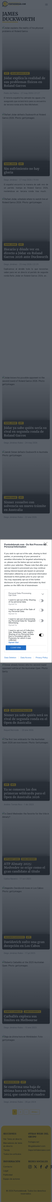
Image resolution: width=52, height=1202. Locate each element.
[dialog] (26, 601)
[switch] (41, 600)
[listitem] (26, 594)
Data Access (26, 657)
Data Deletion (10, 657)
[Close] (46, 544)
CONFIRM (16, 648)
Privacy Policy (42, 657)
